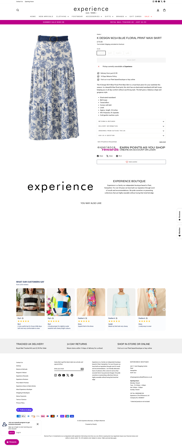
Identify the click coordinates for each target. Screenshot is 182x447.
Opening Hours (29, 1)
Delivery (18, 366)
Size (98, 49)
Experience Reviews (22, 379)
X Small (101, 53)
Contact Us (19, 1)
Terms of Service (21, 399)
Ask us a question (107, 135)
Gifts (108, 16)
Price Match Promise (22, 382)
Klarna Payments (21, 396)
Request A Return (21, 372)
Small (110, 53)
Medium (119, 53)
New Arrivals (46, 16)
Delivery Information (108, 126)
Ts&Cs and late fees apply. (109, 438)
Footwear (77, 16)
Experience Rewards (22, 376)
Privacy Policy (20, 403)
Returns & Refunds (107, 121)
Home (33, 16)
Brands (120, 16)
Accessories (93, 16)
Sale (147, 16)
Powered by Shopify (91, 424)
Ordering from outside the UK (112, 131)
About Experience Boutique (24, 389)
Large (127, 53)
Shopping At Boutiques (23, 393)
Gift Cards (136, 16)
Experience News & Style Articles (26, 386)
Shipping (107, 44)
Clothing (61, 16)
